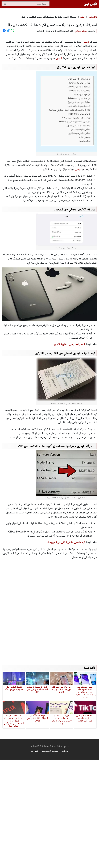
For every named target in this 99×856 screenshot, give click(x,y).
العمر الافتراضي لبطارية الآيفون (69, 344)
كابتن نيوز (90, 3)
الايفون (86, 42)
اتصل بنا (34, 751)
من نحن (64, 751)
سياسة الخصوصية (50, 751)
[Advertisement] (49, 609)
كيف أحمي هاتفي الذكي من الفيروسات (65, 542)
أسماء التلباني (81, 31)
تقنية (82, 17)
